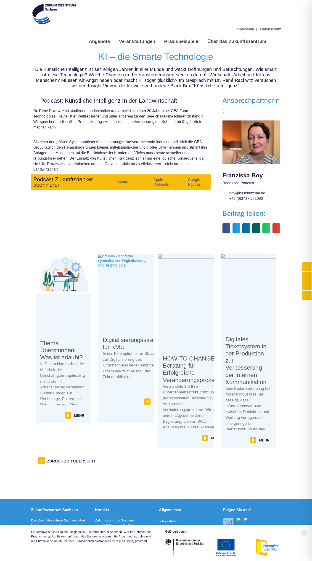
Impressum (245, 29)
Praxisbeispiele (181, 41)
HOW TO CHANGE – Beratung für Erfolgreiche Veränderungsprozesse (193, 369)
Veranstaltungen (137, 41)
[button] (226, 228)
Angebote (99, 41)
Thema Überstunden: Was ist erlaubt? (61, 350)
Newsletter (170, 521)
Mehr (79, 415)
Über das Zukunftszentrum (236, 41)
